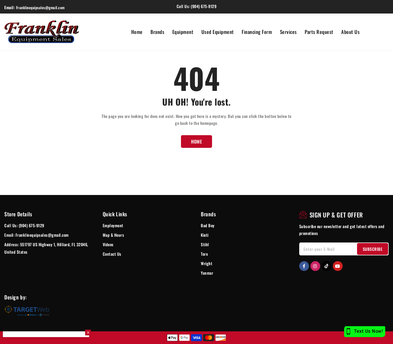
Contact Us (112, 254)
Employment (113, 225)
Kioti (205, 235)
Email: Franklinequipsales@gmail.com (36, 235)
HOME (196, 141)
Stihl (205, 244)
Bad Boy (208, 225)
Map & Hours (113, 235)
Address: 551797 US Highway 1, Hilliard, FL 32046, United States (46, 248)
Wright (206, 263)
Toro (204, 254)
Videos (108, 244)
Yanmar (207, 273)
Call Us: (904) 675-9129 (24, 225)
